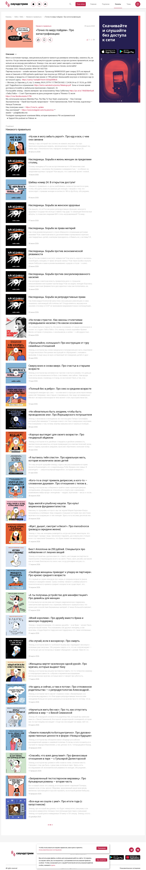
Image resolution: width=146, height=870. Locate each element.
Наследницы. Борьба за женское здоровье (54, 205)
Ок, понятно (101, 860)
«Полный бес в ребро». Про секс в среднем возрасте (60, 388)
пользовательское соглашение (50, 850)
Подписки (105, 4)
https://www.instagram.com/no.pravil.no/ (38, 110)
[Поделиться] (50, 39)
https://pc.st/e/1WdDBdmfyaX (81, 91)
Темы (129, 4)
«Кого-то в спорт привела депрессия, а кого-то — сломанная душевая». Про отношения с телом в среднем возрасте (58, 483)
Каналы (118, 4)
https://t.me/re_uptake (35, 107)
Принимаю (102, 848)
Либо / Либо (18, 17)
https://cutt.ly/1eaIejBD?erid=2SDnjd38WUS (39, 80)
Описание (10, 54)
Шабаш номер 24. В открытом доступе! (52, 182)
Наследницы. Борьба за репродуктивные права (57, 297)
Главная (93, 4)
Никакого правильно (34, 17)
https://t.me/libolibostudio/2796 (19, 96)
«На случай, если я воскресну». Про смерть (54, 640)
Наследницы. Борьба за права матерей (52, 228)
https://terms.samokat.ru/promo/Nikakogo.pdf (52, 85)
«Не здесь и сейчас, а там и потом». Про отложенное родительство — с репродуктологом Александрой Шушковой (60, 689)
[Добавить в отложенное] (44, 39)
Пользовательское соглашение (130, 868)
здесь (53, 865)
